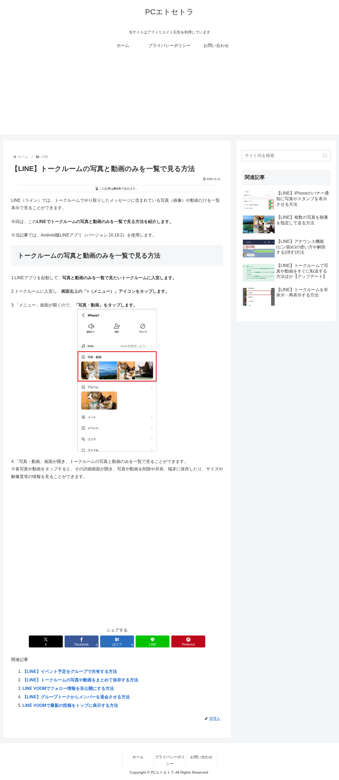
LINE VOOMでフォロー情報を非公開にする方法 (68, 688)
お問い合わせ (201, 757)
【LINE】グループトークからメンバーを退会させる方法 (76, 697)
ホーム (138, 757)
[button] (325, 155)
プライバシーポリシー (170, 760)
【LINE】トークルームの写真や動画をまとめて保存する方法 (80, 680)
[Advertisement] (169, 97)
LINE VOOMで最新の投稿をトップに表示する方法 (70, 705)
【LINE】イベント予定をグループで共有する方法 (70, 671)
